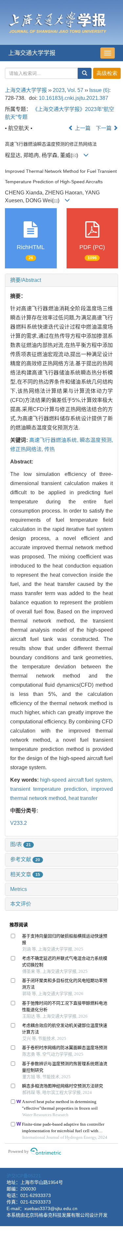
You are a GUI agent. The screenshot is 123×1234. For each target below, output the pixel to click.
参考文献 (25, 859)
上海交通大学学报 (31, 53)
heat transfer (83, 798)
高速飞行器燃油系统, (54, 440)
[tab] (61, 280)
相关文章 (25, 874)
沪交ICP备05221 (24, 1175)
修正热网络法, (27, 449)
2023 (59, 90)
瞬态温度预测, (96, 440)
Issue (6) (99, 90)
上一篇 (82, 128)
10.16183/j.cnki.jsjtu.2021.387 (73, 98)
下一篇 (104, 128)
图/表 (20, 844)
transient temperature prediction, (50, 789)
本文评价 (20, 904)
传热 (49, 449)
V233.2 (18, 823)
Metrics (18, 889)
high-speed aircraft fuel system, (76, 780)
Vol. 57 (75, 90)
